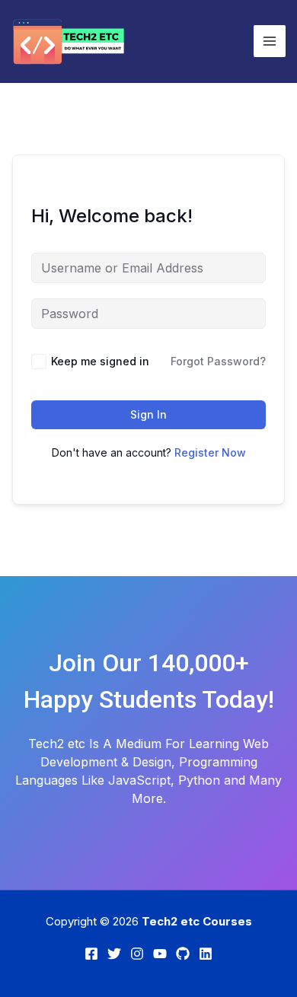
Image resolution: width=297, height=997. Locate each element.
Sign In (148, 414)
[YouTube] (160, 953)
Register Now (210, 452)
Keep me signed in (100, 361)
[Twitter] (114, 953)
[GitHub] (183, 953)
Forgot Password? (218, 361)
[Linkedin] (205, 953)
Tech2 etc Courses (197, 921)
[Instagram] (137, 953)
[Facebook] (91, 953)
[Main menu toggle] (270, 41)
